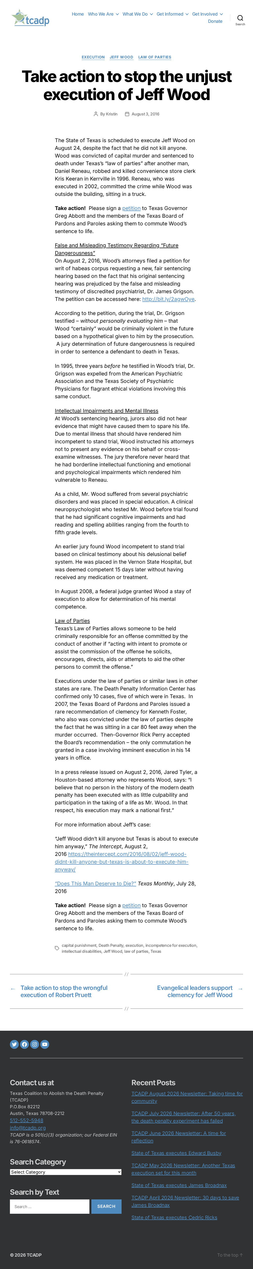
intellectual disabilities (81, 951)
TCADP (34, 1255)
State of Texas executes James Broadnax (179, 1185)
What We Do (135, 14)
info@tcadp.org (28, 1128)
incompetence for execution (171, 945)
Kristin (112, 113)
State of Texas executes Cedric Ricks (174, 1217)
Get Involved (205, 14)
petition (131, 208)
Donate (215, 21)
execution (93, 57)
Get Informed (170, 14)
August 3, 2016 (145, 113)
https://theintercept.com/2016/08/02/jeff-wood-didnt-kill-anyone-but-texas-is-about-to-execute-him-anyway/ (122, 861)
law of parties (154, 57)
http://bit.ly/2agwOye (168, 299)
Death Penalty (111, 945)
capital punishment (79, 945)
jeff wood (121, 57)
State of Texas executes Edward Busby (176, 1153)
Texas (155, 951)
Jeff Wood (113, 951)
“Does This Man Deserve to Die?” (95, 883)
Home (78, 14)
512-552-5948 (26, 1120)
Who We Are (101, 14)
